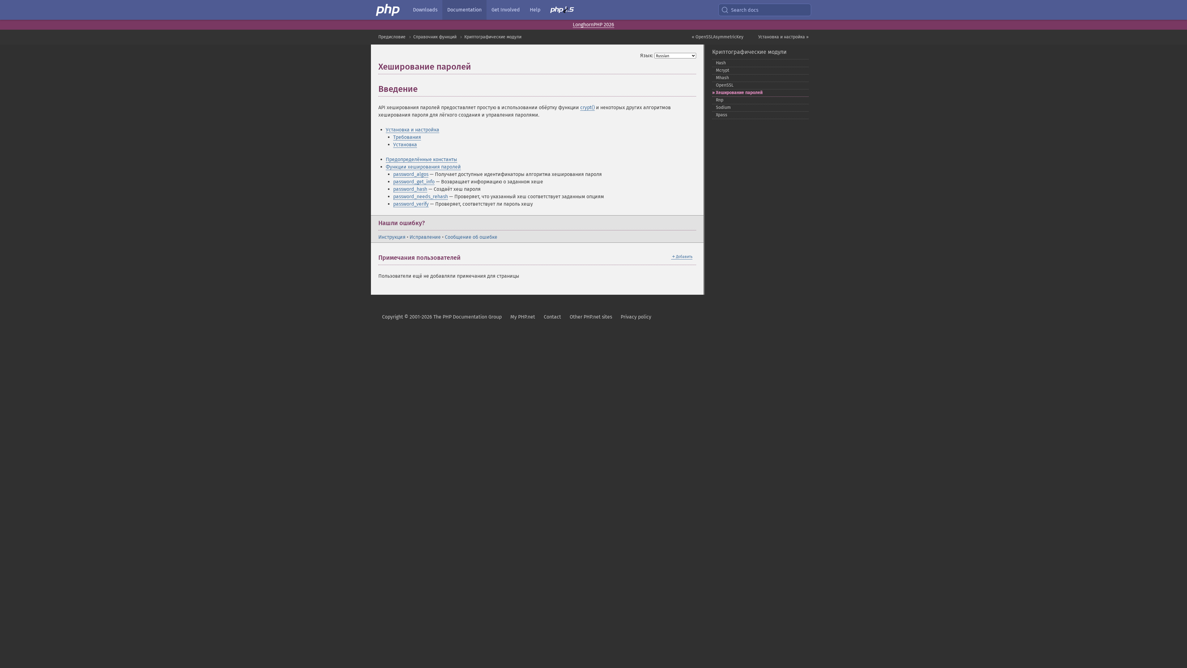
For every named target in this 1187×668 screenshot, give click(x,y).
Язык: (646, 55)
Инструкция (392, 237)
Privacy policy (636, 317)
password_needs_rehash (420, 196)
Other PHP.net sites (591, 317)
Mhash (722, 77)
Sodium (723, 107)
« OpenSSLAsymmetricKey (717, 37)
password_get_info (414, 182)
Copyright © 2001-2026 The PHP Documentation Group (442, 317)
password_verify (411, 204)
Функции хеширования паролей (423, 167)
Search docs (744, 10)
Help (535, 10)
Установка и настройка (412, 130)
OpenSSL (725, 85)
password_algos (410, 174)
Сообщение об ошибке (471, 237)
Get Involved (505, 10)
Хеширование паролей (739, 92)
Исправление (425, 237)
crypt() (587, 107)
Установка (405, 145)
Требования (407, 137)
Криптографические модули (492, 37)
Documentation (464, 10)
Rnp (719, 100)
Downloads (425, 10)
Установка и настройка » (783, 37)
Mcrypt (722, 70)
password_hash (410, 189)
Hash (721, 63)
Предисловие (392, 37)
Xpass (721, 115)
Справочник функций (435, 37)
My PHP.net (522, 317)
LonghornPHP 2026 (593, 25)
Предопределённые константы (421, 159)
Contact (552, 317)
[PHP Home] (388, 10)
